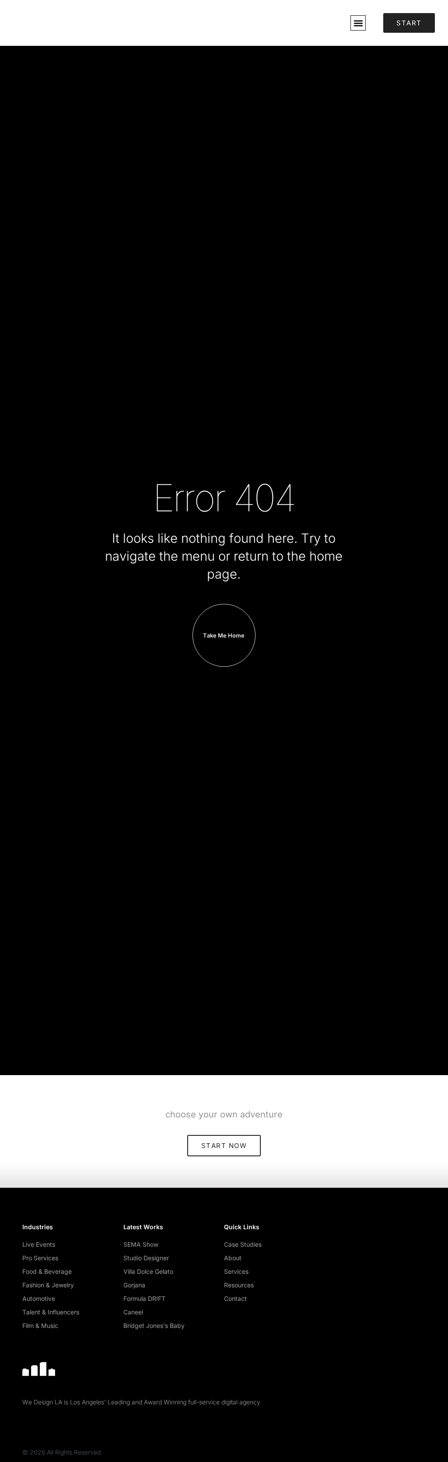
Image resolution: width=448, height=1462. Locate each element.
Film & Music (40, 1325)
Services (236, 1271)
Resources (239, 1285)
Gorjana (134, 1285)
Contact (235, 1298)
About (233, 1258)
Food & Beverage (47, 1271)
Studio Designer (146, 1258)
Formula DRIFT (144, 1298)
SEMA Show (140, 1244)
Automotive (38, 1298)
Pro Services (40, 1258)
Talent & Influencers (50, 1312)
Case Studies (243, 1244)
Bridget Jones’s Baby (154, 1325)
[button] (358, 23)
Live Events (38, 1244)
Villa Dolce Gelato (148, 1271)
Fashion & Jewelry (48, 1285)
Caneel (133, 1312)
